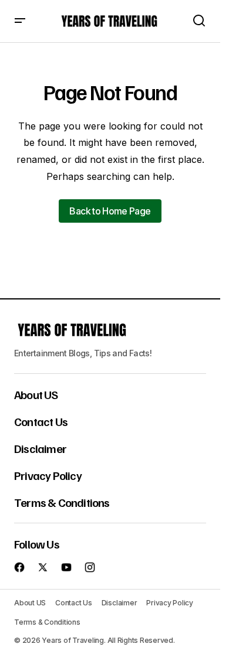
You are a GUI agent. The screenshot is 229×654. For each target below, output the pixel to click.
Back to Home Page (109, 211)
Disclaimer (40, 448)
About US (36, 394)
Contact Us (41, 421)
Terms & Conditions (62, 502)
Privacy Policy (48, 475)
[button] (20, 21)
